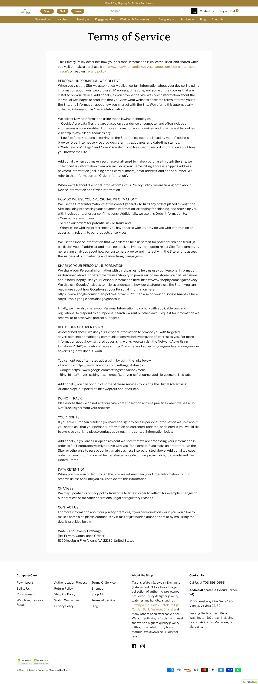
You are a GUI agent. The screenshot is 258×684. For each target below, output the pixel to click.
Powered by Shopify (61, 670)
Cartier (136, 609)
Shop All (97, 594)
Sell (62, 11)
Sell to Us (23, 588)
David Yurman (152, 609)
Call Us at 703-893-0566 (207, 582)
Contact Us (207, 11)
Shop (47, 11)
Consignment (26, 594)
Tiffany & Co (140, 605)
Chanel (168, 609)
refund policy (96, 71)
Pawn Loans (25, 582)
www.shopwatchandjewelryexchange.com (139, 66)
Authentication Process (70, 582)
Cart (234, 11)
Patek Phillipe (170, 605)
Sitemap (97, 588)
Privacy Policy (64, 606)
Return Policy (63, 588)
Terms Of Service (104, 582)
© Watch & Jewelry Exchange (32, 670)
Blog (95, 606)
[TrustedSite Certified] (24, 661)
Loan (78, 11)
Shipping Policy (64, 594)
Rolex (155, 605)
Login (223, 11)
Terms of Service (103, 600)
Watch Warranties (67, 600)
